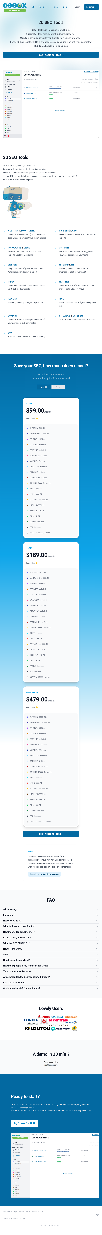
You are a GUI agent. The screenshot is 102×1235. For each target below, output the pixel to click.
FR (24, 1218)
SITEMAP (64, 264)
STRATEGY (64, 315)
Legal (14, 1211)
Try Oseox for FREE (24, 1123)
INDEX (11, 281)
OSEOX (58, 1225)
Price (55, 7)
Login (77, 7)
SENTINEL (64, 281)
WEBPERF (13, 264)
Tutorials (7, 1211)
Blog (65, 7)
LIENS (27, 247)
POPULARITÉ (14, 247)
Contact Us (38, 1211)
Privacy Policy (25, 1211)
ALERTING (13, 230)
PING (61, 298)
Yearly (58, 387)
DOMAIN (12, 315)
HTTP (74, 264)
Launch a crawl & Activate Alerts (44, 874)
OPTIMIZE (64, 247)
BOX (10, 332)
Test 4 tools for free (51, 54)
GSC (74, 230)
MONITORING (28, 230)
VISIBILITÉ (64, 230)
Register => (91, 7)
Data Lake (78, 315)
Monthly (44, 387)
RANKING (13, 298)
